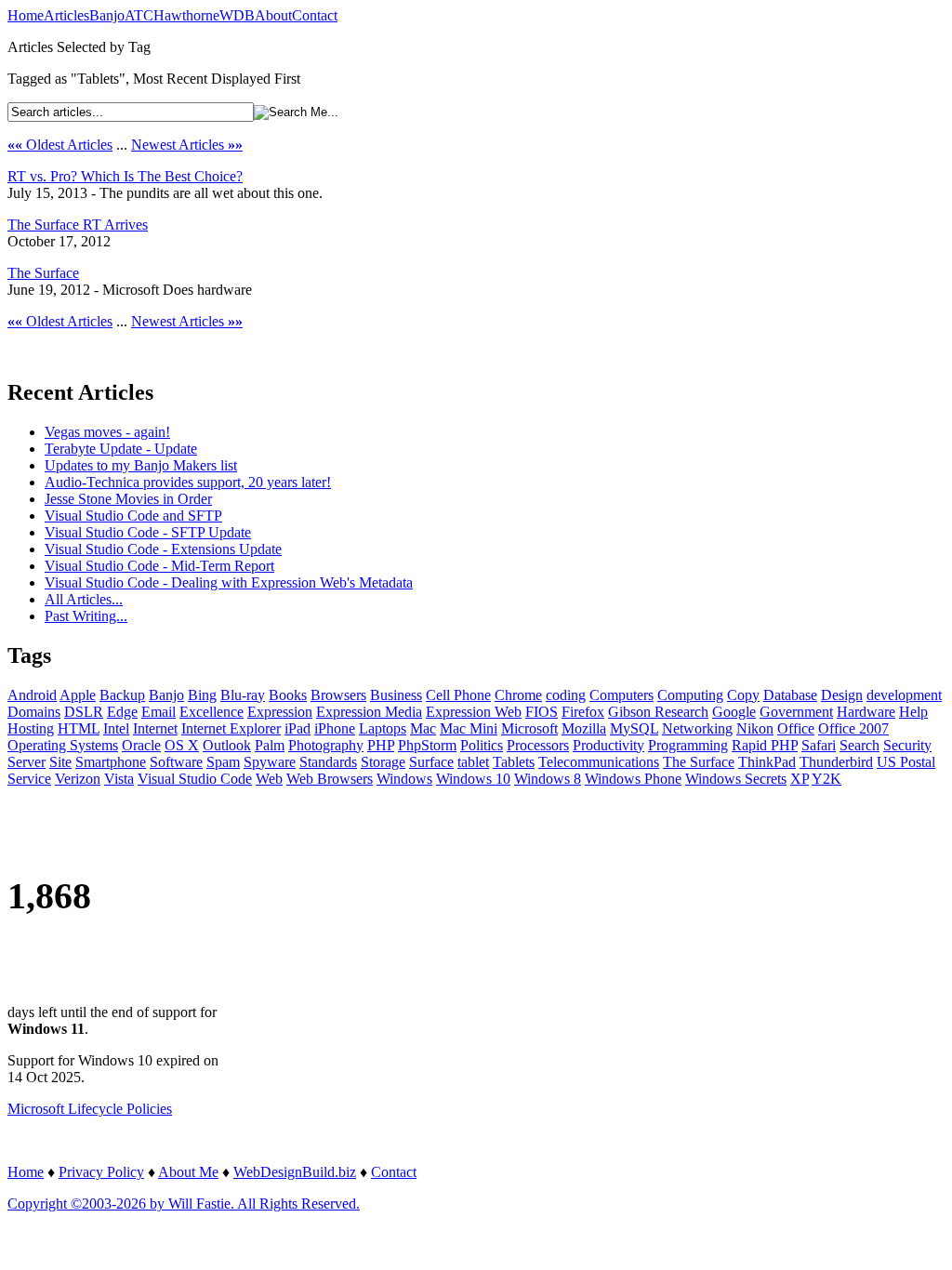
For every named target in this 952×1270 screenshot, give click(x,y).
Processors (538, 745)
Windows (404, 779)
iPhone (334, 728)
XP (799, 779)
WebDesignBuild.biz (294, 1172)
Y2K (826, 779)
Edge (122, 712)
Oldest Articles (59, 144)
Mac (423, 728)
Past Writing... (86, 616)
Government (796, 712)
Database (790, 695)
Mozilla (584, 728)
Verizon (77, 779)
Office (795, 728)
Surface (431, 762)
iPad (297, 728)
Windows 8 (547, 779)
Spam (223, 762)
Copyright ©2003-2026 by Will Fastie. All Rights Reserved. (183, 1203)
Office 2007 (853, 728)
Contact (314, 15)
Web (269, 779)
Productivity (608, 745)
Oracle (141, 745)
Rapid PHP (765, 745)
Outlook (227, 745)
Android (32, 695)
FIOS (541, 712)
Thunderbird (836, 762)
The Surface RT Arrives (77, 224)
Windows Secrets (736, 779)
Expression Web (474, 712)
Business (396, 695)
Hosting (30, 728)
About (273, 15)
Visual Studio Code (195, 779)
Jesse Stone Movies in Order (128, 499)
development (904, 695)
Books (288, 695)
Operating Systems (62, 745)
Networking (697, 728)
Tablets (514, 762)
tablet (473, 762)
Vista (119, 779)
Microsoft (529, 728)
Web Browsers (329, 779)
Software (176, 762)
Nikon (755, 728)
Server (26, 762)
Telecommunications (598, 762)
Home (25, 15)
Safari (818, 745)
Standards (328, 762)
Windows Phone (633, 779)
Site (60, 762)
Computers (621, 695)
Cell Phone (458, 695)
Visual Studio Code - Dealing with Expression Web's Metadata (229, 582)
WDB (237, 15)
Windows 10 (473, 779)
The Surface (43, 273)
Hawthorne (186, 15)
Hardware (866, 712)
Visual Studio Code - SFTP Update (148, 532)
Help (913, 712)
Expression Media (369, 712)
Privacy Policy (101, 1172)
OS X (182, 745)
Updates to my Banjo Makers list (141, 465)
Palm (269, 745)
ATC (139, 15)
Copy (743, 695)
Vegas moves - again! (107, 432)
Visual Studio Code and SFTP (133, 515)
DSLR (83, 712)
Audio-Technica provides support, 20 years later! (188, 482)
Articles (66, 15)
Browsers (338, 695)
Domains (33, 712)
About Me (188, 1172)
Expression (279, 712)
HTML (78, 728)
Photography (326, 745)
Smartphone (110, 762)
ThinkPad (767, 762)
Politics (481, 745)
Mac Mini (468, 728)
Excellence (211, 712)
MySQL (634, 728)
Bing (202, 695)
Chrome (518, 695)
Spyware (270, 762)
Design (842, 695)
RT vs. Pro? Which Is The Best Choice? (125, 176)
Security (907, 745)
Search (859, 745)
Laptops (382, 728)
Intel (116, 728)
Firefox (583, 712)
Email (158, 712)
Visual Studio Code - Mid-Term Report (159, 566)
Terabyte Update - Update (121, 448)
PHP (380, 745)
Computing (690, 695)
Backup (122, 695)
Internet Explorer (231, 728)
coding (566, 695)
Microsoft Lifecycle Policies (89, 1109)
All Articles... (84, 599)
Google (734, 712)
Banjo (107, 15)
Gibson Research (658, 712)
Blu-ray (242, 695)
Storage (383, 762)
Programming (688, 745)
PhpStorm (427, 745)
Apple (78, 695)
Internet (155, 728)
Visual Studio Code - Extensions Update (163, 549)
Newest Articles (187, 144)
